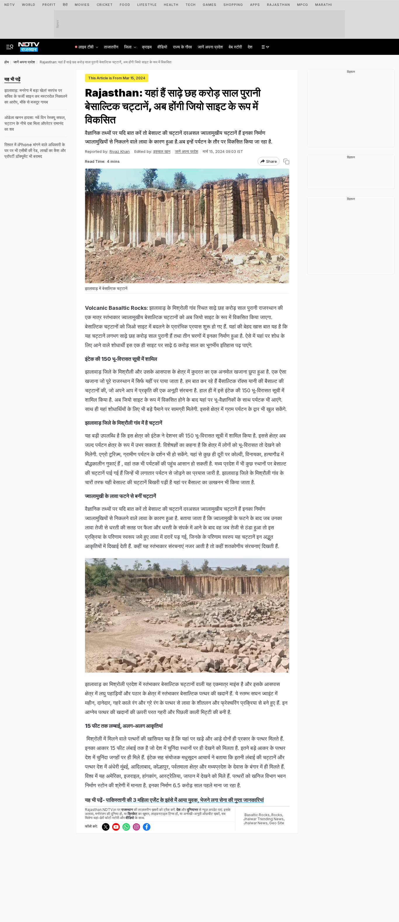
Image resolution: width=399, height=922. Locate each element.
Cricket (105, 5)
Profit (49, 5)
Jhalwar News (256, 823)
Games (209, 5)
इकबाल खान (161, 151)
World (28, 5)
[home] (28, 45)
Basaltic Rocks (257, 815)
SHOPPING (233, 5)
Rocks (276, 815)
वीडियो (162, 46)
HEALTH (171, 5)
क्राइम (147, 46)
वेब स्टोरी (235, 46)
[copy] (286, 161)
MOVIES (82, 5)
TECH (190, 5)
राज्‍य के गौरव (182, 46)
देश (250, 46)
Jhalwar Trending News (263, 819)
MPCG (302, 5)
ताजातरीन (111, 46)
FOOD (125, 5)
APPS (255, 5)
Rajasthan (278, 5)
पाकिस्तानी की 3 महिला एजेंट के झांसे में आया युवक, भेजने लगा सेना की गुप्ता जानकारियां (185, 800)
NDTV (9, 5)
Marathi (323, 5)
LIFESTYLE (147, 5)
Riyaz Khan (120, 151)
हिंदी (65, 5)
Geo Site (276, 823)
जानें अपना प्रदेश (210, 46)
